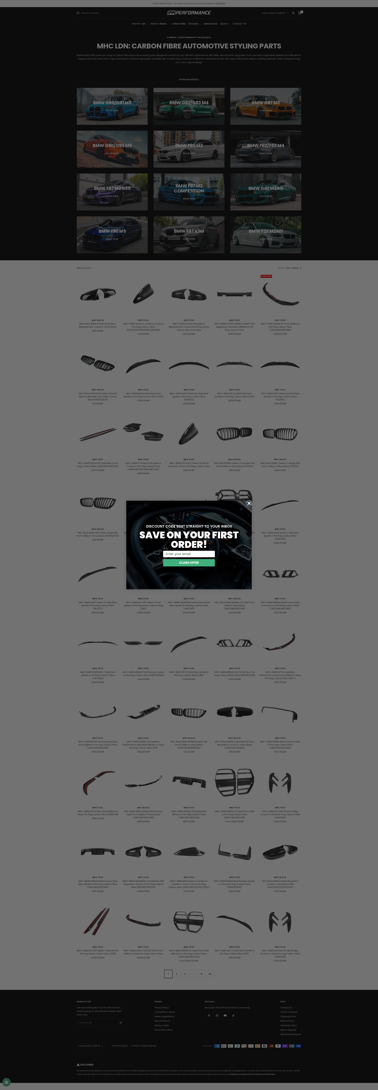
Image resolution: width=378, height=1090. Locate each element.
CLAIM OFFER (189, 563)
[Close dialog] (249, 503)
